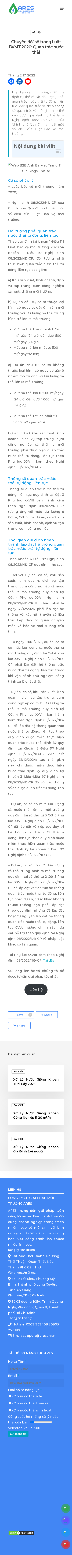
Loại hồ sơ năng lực (25, 1390)
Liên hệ (36, 989)
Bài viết (36, 32)
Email (13, 1376)
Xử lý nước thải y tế (27, 1396)
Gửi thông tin (18, 1433)
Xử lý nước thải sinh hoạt (32, 1410)
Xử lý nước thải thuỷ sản (31, 1403)
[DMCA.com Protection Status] (21, 1537)
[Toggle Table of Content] (56, 152)
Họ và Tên (17, 1362)
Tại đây (49, 960)
